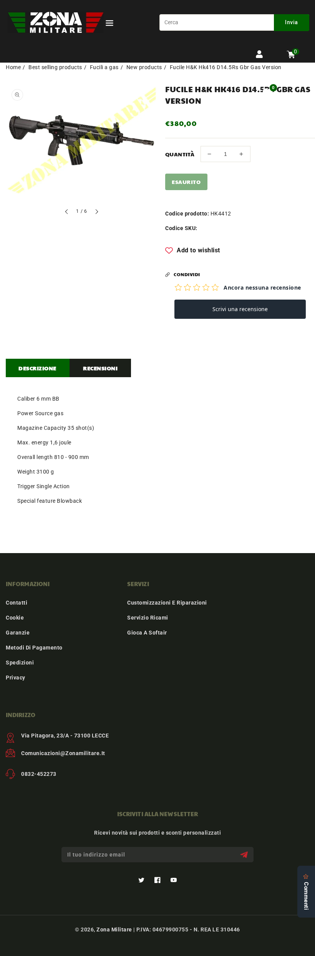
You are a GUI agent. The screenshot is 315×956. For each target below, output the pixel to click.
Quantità (179, 154)
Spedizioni (20, 662)
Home (13, 67)
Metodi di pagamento (34, 648)
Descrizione (37, 368)
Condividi (187, 274)
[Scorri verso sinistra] (67, 213)
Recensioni (100, 368)
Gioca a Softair (147, 633)
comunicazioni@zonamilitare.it (63, 753)
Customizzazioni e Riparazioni (167, 603)
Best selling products (55, 67)
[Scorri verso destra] (96, 213)
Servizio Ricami (147, 618)
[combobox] (234, 22)
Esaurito (186, 182)
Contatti (16, 603)
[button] (109, 24)
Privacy (15, 677)
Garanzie (18, 633)
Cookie (15, 618)
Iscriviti (245, 855)
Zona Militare (114, 929)
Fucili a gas (104, 67)
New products (144, 67)
